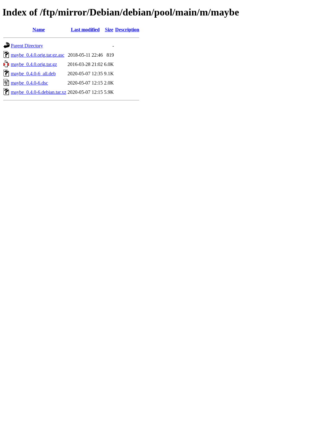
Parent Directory (27, 45)
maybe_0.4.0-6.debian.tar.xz (38, 92)
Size (109, 29)
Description (127, 29)
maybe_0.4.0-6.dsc (29, 82)
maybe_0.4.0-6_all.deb (33, 73)
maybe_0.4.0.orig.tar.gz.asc (37, 55)
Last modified (85, 29)
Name (39, 29)
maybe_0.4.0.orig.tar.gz (34, 64)
